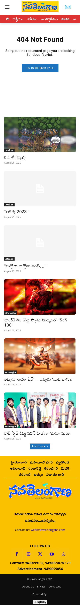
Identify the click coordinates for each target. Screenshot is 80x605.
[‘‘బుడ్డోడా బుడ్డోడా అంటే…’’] (40, 243)
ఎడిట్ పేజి (9, 150)
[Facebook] (16, 554)
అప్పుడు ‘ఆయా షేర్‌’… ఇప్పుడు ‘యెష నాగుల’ (38, 379)
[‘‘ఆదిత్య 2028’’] (40, 188)
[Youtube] (51, 554)
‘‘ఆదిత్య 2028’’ (16, 211)
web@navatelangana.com (48, 530)
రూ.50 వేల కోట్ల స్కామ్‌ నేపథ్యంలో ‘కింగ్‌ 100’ (35, 322)
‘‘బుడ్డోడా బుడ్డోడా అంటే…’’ (25, 265)
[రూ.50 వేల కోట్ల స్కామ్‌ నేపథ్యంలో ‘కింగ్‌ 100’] (40, 297)
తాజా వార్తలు (10, 312)
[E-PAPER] (68, 7)
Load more (38, 446)
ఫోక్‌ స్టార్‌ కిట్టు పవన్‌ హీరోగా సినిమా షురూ (37, 433)
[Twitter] (40, 554)
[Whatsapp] (63, 554)
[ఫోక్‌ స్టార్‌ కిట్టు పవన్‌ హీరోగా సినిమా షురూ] (40, 410)
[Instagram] (28, 554)
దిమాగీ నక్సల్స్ (15, 157)
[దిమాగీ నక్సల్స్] (40, 134)
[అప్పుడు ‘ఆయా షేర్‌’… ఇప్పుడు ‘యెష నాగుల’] (40, 356)
